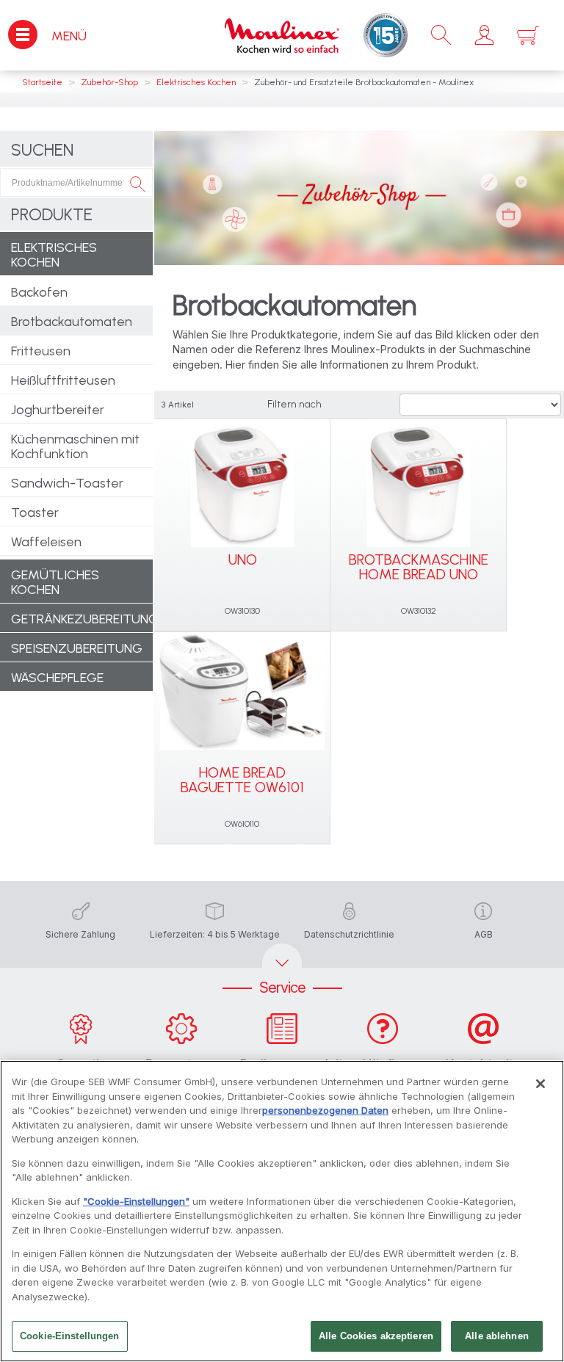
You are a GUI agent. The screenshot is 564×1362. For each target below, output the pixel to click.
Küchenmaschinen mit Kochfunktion (75, 446)
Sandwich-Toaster (67, 483)
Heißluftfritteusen (63, 380)
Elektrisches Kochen (54, 254)
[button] (484, 35)
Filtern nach (294, 404)
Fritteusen (40, 351)
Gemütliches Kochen (55, 582)
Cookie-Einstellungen (70, 1335)
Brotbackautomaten (71, 322)
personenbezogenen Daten (325, 1110)
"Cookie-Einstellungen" (136, 1201)
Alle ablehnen (497, 1335)
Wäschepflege (57, 678)
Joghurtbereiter (57, 410)
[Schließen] (540, 1084)
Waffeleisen (46, 542)
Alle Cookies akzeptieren (376, 1335)
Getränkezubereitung (82, 619)
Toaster (35, 512)
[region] (282, 1211)
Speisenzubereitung (76, 648)
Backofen (39, 292)
